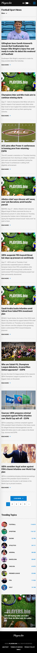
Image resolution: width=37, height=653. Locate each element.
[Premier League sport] (4, 573)
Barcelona (13, 559)
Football (12, 524)
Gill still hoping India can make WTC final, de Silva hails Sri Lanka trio (17, 618)
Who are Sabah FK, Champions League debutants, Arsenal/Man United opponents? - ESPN (15, 367)
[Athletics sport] (4, 545)
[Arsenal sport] (4, 552)
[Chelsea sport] (4, 566)
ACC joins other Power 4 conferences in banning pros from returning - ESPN (18, 148)
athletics (12, 545)
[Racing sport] (4, 538)
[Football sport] (4, 524)
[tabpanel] (18, 611)
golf (10, 587)
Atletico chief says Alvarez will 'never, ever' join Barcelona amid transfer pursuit (18, 202)
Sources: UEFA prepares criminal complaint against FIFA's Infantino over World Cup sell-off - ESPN (16, 416)
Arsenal (12, 552)
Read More (5, 65)
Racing (11, 538)
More (3, 13)
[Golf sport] (4, 587)
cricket (7, 612)
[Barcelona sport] (4, 559)
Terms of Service (17, 647)
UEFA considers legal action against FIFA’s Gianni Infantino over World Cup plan (18, 469)
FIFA (10, 580)
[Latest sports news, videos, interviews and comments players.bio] (6, 3)
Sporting (12, 531)
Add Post (5, 647)
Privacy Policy (29, 647)
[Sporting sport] (4, 531)
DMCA (18, 649)
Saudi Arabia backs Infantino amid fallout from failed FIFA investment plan (17, 311)
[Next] (29, 504)
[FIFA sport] (4, 580)
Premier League (14, 573)
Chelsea (12, 566)
